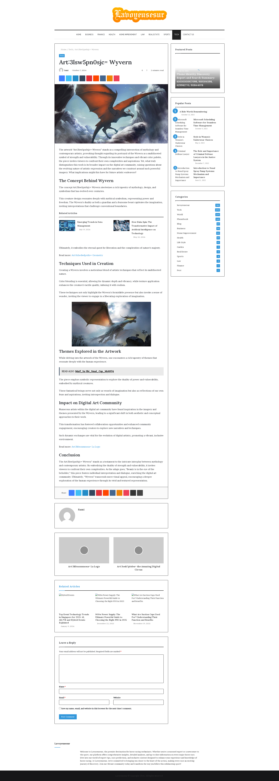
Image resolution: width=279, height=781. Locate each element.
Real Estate (154, 34)
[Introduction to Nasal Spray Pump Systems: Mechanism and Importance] (183, 174)
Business (89, 34)
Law (143, 34)
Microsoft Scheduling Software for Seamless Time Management (204, 122)
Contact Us (188, 34)
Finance (101, 34)
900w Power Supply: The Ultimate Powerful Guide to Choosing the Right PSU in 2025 (111, 617)
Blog (179, 224)
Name (62, 686)
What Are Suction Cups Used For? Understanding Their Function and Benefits (146, 617)
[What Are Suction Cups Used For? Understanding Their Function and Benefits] (148, 603)
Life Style (181, 242)
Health (112, 34)
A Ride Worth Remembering (193, 111)
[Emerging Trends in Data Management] (67, 225)
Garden (180, 247)
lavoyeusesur (183, 205)
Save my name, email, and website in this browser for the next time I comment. (96, 708)
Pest (179, 270)
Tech (176, 34)
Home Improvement (128, 34)
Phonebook (182, 219)
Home (78, 34)
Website (116, 697)
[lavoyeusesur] (139, 15)
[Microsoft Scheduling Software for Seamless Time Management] (183, 125)
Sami (66, 70)
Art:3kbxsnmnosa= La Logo (86, 446)
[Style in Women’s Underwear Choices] (183, 141)
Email (62, 697)
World (180, 214)
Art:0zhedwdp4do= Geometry (87, 255)
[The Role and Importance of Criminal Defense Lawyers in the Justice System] (183, 155)
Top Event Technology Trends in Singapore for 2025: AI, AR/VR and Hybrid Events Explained (74, 618)
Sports (167, 34)
